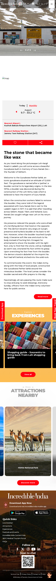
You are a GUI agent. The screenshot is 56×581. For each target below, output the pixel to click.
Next (34, 50)
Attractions (7, 526)
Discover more (28, 483)
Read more (43, 297)
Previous (21, 50)
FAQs (5, 541)
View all (28, 374)
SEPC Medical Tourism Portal (14, 538)
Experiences (7, 529)
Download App (2, 311)
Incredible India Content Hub (14, 535)
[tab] (22, 105)
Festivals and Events (11, 532)
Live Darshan (8, 523)
